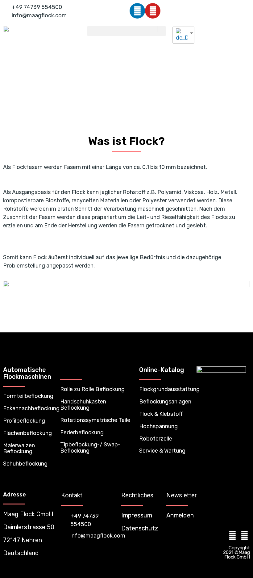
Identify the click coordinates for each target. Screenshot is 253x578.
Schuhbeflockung (25, 463)
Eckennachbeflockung (31, 408)
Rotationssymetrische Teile (95, 420)
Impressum (136, 515)
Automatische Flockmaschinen (27, 373)
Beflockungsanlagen (165, 401)
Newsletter (181, 495)
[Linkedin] (137, 11)
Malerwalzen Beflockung (19, 448)
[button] (126, 31)
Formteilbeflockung (28, 396)
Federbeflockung (82, 432)
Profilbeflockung (24, 420)
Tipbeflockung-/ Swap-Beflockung (90, 447)
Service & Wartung (162, 450)
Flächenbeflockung (27, 433)
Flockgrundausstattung (169, 389)
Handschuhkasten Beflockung (83, 404)
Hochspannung (158, 426)
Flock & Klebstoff (161, 414)
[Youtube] (152, 11)
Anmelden (180, 515)
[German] (181, 35)
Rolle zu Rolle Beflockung (92, 389)
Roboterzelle (155, 438)
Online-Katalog (161, 369)
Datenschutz (139, 528)
